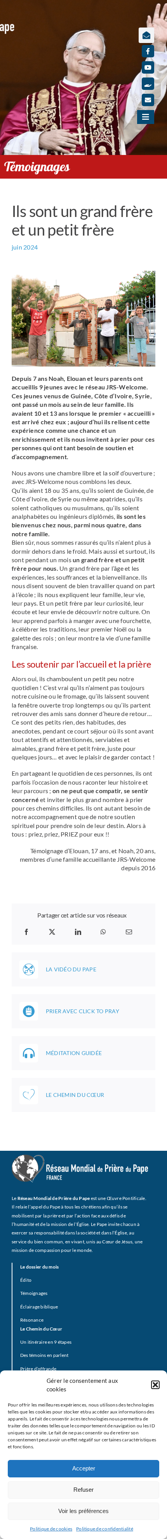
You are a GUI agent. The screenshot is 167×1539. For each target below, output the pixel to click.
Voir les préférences (83, 1511)
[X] (52, 932)
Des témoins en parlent (44, 1355)
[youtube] (148, 67)
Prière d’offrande (38, 1369)
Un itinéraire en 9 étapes (45, 1342)
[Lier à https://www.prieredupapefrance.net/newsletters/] (146, 35)
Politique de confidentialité (104, 1529)
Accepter (83, 1468)
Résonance (31, 1320)
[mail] (148, 100)
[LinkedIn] (78, 932)
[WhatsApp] (103, 932)
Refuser (83, 1489)
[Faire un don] (148, 83)
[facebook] (148, 51)
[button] (155, 1385)
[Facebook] (26, 932)
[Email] (129, 932)
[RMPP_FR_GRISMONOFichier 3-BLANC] (80, 1157)
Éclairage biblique (39, 1307)
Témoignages (34, 1293)
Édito (25, 1280)
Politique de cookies (51, 1529)
